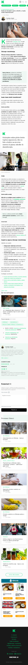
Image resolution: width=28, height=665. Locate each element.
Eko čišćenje (6, 435)
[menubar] (20, 2)
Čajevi (4, 460)
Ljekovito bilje (10, 460)
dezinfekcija (14, 322)
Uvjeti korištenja (14, 641)
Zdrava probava (6, 5)
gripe (19, 41)
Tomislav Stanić (9, 346)
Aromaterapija (6, 561)
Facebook (10, 653)
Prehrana (22, 5)
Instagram (18, 653)
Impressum (14, 637)
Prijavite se (14, 410)
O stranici (14, 635)
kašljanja (22, 235)
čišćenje (5, 322)
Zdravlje (15, 5)
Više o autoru (4, 357)
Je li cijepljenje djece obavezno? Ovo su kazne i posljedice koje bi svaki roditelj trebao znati (14, 312)
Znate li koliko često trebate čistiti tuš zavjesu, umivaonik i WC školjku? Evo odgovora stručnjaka (13, 285)
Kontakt (14, 639)
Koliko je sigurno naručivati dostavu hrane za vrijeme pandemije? (13, 539)
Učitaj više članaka (14, 574)
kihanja (18, 235)
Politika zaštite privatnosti (14, 645)
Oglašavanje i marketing (14, 643)
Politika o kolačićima (14, 647)
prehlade (15, 41)
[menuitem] (20, 2)
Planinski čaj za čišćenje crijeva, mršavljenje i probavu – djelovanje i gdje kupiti (12, 464)
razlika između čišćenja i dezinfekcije (13, 324)
